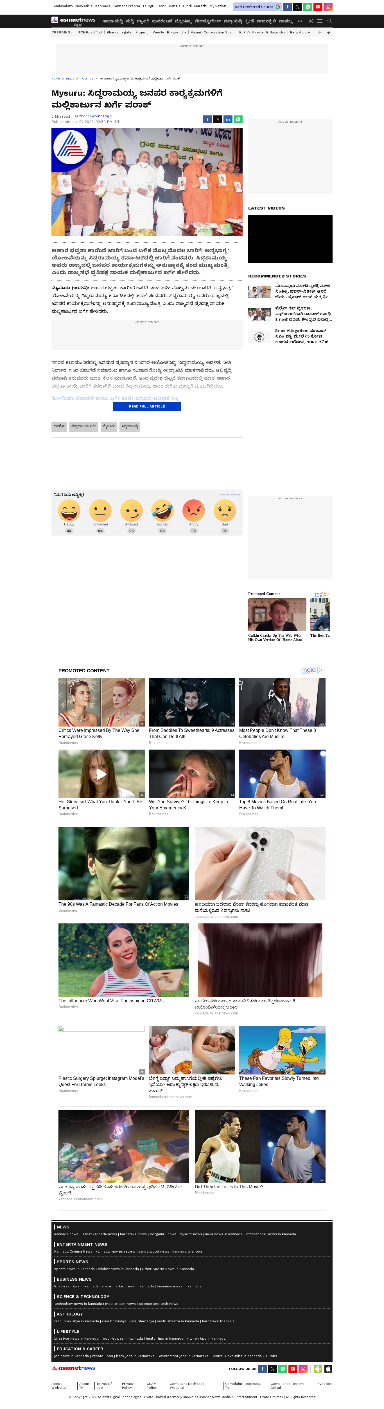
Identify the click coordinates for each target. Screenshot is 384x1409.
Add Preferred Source (254, 7)
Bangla (174, 6)
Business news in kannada (76, 1286)
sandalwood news (153, 1251)
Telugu (148, 6)
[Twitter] (297, 7)
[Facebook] (287, 7)
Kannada (102, 6)
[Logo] (75, 21)
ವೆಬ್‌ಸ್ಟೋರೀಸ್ (208, 21)
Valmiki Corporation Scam (212, 32)
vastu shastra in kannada (178, 1321)
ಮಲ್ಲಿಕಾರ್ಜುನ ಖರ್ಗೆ (83, 426)
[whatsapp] (307, 7)
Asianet (73, 1368)
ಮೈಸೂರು (109, 426)
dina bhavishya (114, 1321)
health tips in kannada (164, 1338)
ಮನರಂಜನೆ (162, 21)
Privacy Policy (128, 1386)
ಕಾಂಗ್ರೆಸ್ (59, 426)
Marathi (200, 6)
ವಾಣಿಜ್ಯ (286, 21)
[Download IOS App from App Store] (328, 1369)
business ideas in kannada (179, 1286)
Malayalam (63, 6)
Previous (320, 32)
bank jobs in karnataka (135, 1356)
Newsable (84, 6)
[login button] (312, 21)
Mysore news (191, 1234)
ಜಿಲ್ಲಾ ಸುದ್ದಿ (233, 21)
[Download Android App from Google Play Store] (317, 1369)
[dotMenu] (300, 21)
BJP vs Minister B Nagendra (262, 32)
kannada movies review (115, 1251)
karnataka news (133, 1234)
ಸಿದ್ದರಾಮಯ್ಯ (130, 426)
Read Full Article (147, 406)
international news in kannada (270, 1234)
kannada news (66, 1234)
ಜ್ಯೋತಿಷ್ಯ (183, 21)
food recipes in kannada (122, 1338)
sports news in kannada (74, 1269)
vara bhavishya (142, 1321)
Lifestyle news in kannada (76, 1338)
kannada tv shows (187, 1251)
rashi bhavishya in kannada (76, 1321)
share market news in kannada (128, 1286)
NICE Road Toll (90, 32)
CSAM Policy (152, 1386)
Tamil (161, 6)
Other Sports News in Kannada (168, 1269)
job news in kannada (71, 1356)
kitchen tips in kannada (205, 1338)
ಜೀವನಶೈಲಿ (266, 21)
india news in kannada (223, 1234)
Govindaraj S (101, 116)
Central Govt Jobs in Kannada (236, 1356)
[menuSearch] (329, 21)
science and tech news (158, 1304)
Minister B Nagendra (169, 32)
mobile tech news (120, 1304)
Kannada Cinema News (73, 1251)
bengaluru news (163, 1234)
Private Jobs (102, 1356)
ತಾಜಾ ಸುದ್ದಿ (113, 21)
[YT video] (317, 7)
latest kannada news (99, 1234)
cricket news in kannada (118, 1269)
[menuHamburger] (320, 21)
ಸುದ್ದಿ (130, 21)
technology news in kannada (78, 1304)
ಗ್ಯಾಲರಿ (143, 21)
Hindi (187, 6)
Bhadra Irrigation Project (127, 32)
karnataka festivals (218, 1321)
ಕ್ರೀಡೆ (249, 21)
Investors (325, 1384)
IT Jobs (271, 1356)
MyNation (217, 6)
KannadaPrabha (126, 6)
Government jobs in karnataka (182, 1356)
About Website (58, 1386)
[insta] (328, 7)
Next (328, 32)
